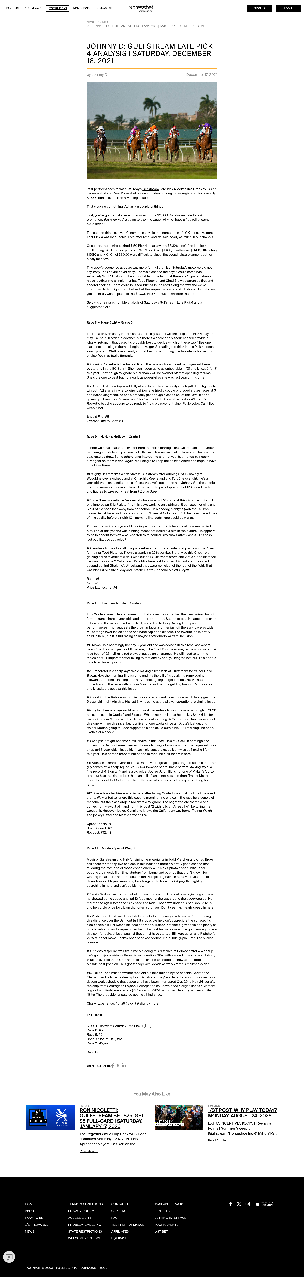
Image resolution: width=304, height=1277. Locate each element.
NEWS (29, 1231)
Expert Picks (58, 8)
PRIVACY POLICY (81, 1211)
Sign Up (259, 8)
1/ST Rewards (34, 8)
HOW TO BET (35, 1217)
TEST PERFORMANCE (127, 1224)
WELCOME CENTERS (84, 1238)
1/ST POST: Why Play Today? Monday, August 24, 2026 (242, 1113)
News (90, 21)
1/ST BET (161, 1231)
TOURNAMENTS (166, 1224)
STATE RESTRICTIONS (85, 1231)
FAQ (114, 1217)
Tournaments (104, 8)
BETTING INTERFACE (170, 1217)
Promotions (81, 8)
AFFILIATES (120, 1231)
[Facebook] (112, 1065)
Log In (288, 8)
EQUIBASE (119, 1238)
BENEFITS (162, 1211)
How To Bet (13, 8)
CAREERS (118, 1211)
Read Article (89, 1151)
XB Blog (103, 21)
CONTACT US (121, 1204)
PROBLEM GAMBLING (84, 1224)
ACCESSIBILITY (79, 1217)
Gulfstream (150, 189)
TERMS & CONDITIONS (85, 1204)
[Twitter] (118, 1065)
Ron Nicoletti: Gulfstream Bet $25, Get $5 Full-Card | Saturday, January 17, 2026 (112, 1118)
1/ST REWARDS (36, 1224)
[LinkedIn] (124, 1065)
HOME (30, 1204)
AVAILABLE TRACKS (169, 1204)
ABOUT (30, 1211)
